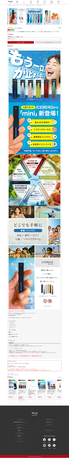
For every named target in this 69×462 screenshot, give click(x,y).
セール (24, 3)
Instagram (49, 442)
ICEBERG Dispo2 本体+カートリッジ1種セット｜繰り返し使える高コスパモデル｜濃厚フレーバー (12, 392)
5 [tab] (32, 25)
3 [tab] (29, 25)
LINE (44, 448)
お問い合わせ (48, 422)
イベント (19, 438)
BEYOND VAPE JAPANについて (19, 422)
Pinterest (54, 448)
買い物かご (51, 3)
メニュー (58, 3)
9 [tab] (39, 25)
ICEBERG (14, 5)
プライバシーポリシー (19, 433)
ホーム (10, 3)
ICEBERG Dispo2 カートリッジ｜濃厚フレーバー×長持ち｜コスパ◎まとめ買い (22, 392)
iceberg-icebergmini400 (14, 374)
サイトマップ (19, 441)
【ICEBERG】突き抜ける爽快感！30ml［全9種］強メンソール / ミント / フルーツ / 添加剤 (51, 392)
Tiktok (49, 448)
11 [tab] (42, 25)
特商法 (19, 430)
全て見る (59, 377)
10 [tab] (41, 25)
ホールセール (19, 424)
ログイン (48, 424)
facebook (44, 442)
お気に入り (44, 3)
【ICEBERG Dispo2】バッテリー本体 (61, 391)
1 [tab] (26, 25)
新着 (37, 3)
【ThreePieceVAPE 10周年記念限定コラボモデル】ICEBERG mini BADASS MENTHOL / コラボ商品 (32, 392)
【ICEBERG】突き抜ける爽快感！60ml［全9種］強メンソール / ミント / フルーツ (42, 392)
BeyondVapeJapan (10, 5)
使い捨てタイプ (18, 5)
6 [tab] (34, 25)
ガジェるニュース (49, 430)
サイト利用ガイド (19, 427)
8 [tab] (37, 25)
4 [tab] (31, 25)
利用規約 (19, 435)
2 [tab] (28, 25)
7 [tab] (36, 25)
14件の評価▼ (19, 28)
